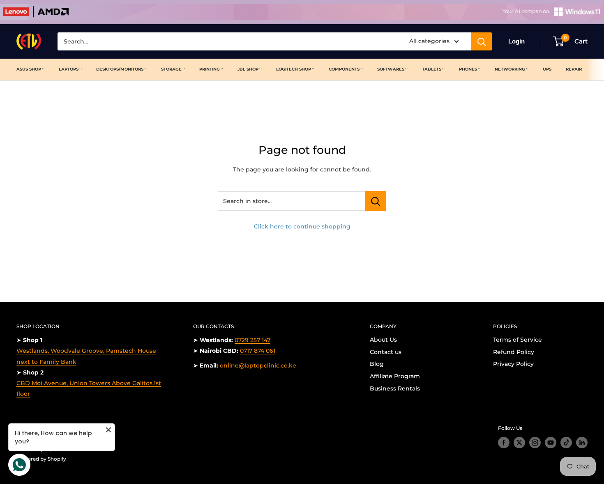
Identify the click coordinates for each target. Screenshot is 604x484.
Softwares (390, 69)
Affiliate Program (395, 376)
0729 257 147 (252, 340)
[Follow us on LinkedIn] (582, 442)
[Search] (481, 41)
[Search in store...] (375, 201)
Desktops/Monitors (119, 69)
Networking (510, 69)
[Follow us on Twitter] (519, 442)
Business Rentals (395, 388)
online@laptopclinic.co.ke (258, 365)
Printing (209, 69)
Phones (468, 69)
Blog (377, 364)
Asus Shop (28, 69)
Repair (574, 69)
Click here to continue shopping (302, 226)
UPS (547, 69)
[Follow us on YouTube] (550, 442)
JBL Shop (247, 69)
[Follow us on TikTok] (566, 442)
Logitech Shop (293, 69)
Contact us (385, 352)
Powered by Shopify (41, 459)
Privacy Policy (513, 364)
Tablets (431, 69)
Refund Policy (513, 352)
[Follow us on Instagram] (535, 442)
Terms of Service (517, 339)
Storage (171, 69)
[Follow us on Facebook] (503, 442)
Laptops (68, 69)
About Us (383, 339)
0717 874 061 (257, 350)
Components (344, 69)
